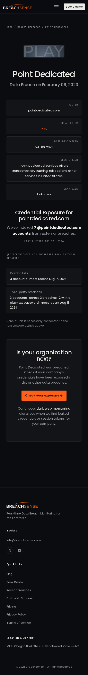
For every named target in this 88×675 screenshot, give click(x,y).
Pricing (11, 606)
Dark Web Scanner (20, 598)
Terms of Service (19, 623)
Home (10, 26)
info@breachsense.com (24, 540)
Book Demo (15, 582)
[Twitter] (10, 550)
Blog (9, 574)
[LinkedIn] (19, 550)
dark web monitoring (53, 408)
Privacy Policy (16, 614)
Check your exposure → (44, 395)
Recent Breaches (28, 26)
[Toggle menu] (56, 6)
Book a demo (74, 6)
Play (44, 129)
